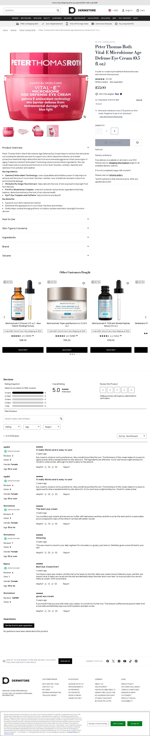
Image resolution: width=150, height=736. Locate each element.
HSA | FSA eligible (106, 94)
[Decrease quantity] (99, 131)
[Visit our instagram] (119, 661)
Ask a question (116, 82)
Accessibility (127, 701)
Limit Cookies (118, 724)
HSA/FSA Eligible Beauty (105, 689)
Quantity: (100, 125)
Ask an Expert (101, 687)
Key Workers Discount (105, 695)
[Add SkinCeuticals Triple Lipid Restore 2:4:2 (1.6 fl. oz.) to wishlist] (84, 283)
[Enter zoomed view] (85, 117)
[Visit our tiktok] (130, 661)
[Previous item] (4, 317)
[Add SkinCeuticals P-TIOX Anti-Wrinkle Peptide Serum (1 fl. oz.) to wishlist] (128, 283)
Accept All (135, 724)
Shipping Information (51, 692)
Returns (46, 689)
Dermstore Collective (105, 692)
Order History (75, 698)
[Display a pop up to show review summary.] (33, 336)
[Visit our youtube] (125, 661)
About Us (99, 684)
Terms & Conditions (130, 689)
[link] (127, 10)
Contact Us (47, 687)
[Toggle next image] (88, 79)
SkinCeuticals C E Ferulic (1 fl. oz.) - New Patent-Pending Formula (23, 324)
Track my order (49, 695)
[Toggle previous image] (4, 79)
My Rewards (74, 689)
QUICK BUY (23, 350)
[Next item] (146, 317)
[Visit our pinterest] (136, 661)
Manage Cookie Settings (98, 724)
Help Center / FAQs (50, 684)
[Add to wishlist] (137, 142)
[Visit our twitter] (113, 661)
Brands (13, 30)
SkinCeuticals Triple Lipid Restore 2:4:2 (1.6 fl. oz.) (67, 324)
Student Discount (103, 698)
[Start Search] (58, 10)
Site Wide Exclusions (130, 687)
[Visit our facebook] (108, 661)
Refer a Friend (75, 695)
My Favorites (74, 692)
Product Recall (128, 698)
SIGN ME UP (65, 661)
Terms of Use (8, 734)
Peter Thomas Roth (27, 30)
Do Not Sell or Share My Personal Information (17, 694)
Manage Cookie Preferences (14, 691)
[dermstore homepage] (82, 10)
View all (139, 100)
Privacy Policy (127, 684)
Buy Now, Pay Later (103, 701)
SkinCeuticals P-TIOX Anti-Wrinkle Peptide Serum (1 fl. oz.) (111, 324)
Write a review (101, 82)
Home (5, 30)
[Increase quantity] (114, 131)
